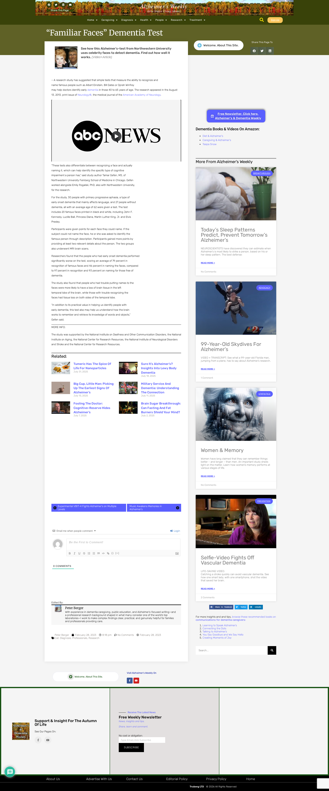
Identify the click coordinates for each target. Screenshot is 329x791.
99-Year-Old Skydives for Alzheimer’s (231, 346)
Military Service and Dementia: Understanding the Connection (160, 388)
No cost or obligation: (131, 735)
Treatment (196, 20)
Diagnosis (127, 20)
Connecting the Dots (214, 628)
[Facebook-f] (130, 680)
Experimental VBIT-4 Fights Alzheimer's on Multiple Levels (87, 508)
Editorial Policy (177, 779)
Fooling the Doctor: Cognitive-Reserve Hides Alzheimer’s (92, 408)
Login (176, 530)
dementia (92, 89)
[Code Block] (103, 553)
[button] (49, 5)
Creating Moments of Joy (217, 637)
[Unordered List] (93, 553)
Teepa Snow (210, 144)
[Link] (108, 553)
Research (176, 20)
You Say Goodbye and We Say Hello (223, 634)
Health (144, 20)
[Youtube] (136, 680)
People (159, 20)
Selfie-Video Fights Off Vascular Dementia (227, 560)
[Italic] (74, 553)
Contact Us (134, 779)
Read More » (208, 263)
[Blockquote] (98, 553)
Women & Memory (222, 450)
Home (90, 20)
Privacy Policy (216, 779)
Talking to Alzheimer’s (215, 631)
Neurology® (85, 94)
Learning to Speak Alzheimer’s (220, 625)
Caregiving (107, 20)
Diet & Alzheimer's (213, 136)
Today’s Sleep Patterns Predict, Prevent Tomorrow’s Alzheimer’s (234, 235)
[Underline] (79, 553)
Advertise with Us (99, 779)
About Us (53, 779)
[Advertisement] (116, 461)
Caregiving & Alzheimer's (217, 140)
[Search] (272, 650)
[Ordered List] (89, 553)
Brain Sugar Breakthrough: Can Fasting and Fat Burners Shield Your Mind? (161, 408)
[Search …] (262, 20)
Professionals (79, 638)
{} (112, 553)
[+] (117, 553)
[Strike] (84, 553)
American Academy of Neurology (142, 94)
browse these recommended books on (236, 618)
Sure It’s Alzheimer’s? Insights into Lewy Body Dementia (158, 368)
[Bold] (69, 553)
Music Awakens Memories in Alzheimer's (146, 508)
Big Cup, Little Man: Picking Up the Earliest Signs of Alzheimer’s (94, 388)
